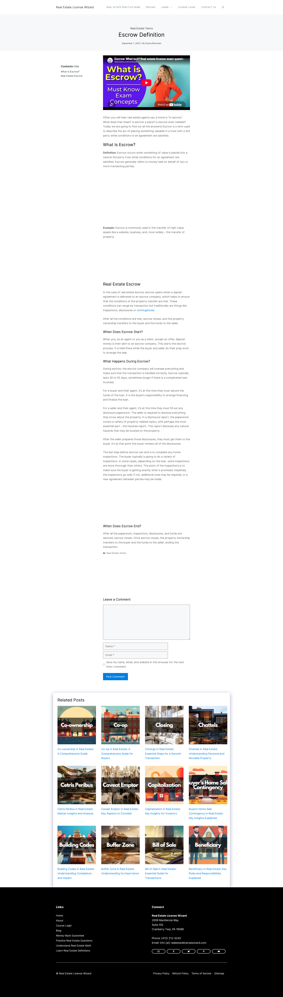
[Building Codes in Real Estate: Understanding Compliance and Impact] (76, 861)
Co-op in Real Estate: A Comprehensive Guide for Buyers (117, 754)
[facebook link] (203, 951)
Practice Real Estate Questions (74, 940)
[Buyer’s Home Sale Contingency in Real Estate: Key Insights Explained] (208, 801)
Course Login (186, 7)
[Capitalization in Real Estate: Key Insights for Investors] (164, 801)
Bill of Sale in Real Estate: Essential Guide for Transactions (160, 873)
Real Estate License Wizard (75, 7)
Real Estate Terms (141, 28)
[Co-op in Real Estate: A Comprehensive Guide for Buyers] (120, 741)
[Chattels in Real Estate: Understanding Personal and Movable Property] (208, 741)
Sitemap (219, 973)
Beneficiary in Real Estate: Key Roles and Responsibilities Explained (208, 873)
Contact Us (208, 7)
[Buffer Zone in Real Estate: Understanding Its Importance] (120, 861)
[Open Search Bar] (223, 7)
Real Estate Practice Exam (123, 7)
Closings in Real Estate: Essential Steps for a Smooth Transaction (163, 754)
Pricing (150, 7)
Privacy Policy (161, 973)
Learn (165, 7)
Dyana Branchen (153, 43)
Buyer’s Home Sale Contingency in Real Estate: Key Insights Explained (206, 813)
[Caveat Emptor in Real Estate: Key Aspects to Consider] (120, 801)
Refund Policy (180, 973)
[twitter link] (188, 951)
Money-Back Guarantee (70, 935)
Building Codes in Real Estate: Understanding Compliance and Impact (75, 873)
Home (59, 915)
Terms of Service (201, 973)
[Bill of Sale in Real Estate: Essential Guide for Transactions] (164, 861)
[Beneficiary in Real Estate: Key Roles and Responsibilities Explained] (208, 861)
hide (76, 66)
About (59, 920)
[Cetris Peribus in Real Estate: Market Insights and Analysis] (76, 801)
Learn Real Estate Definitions (73, 950)
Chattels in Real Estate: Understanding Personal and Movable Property (206, 754)
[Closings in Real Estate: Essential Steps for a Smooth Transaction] (164, 741)
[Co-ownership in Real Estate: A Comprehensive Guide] (76, 741)
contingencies (145, 310)
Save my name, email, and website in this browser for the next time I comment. (145, 664)
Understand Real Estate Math (73, 945)
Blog (58, 930)
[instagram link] (158, 951)
